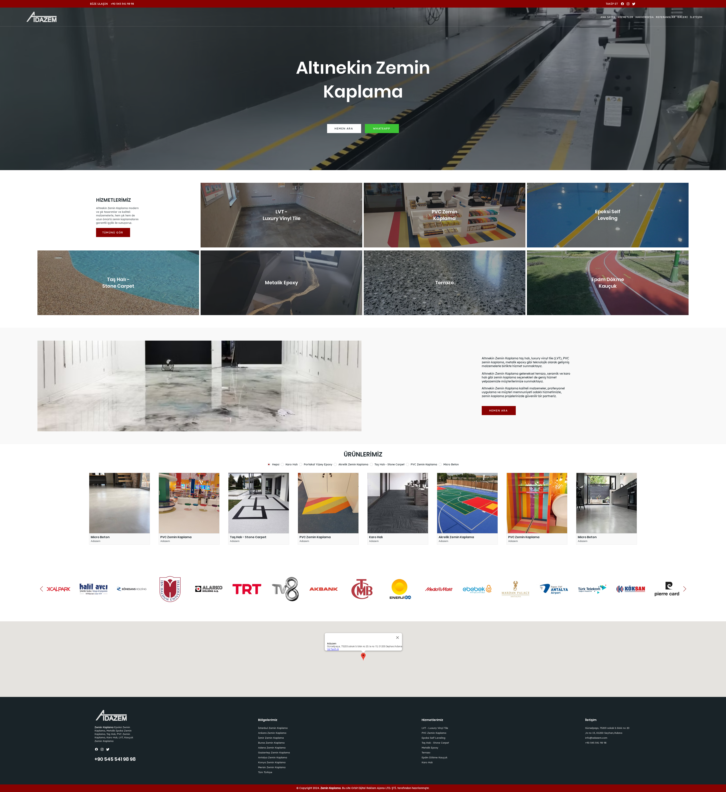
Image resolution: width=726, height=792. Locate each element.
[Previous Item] (41, 589)
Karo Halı (427, 762)
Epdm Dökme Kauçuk (434, 757)
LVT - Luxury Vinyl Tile (435, 727)
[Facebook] (622, 4)
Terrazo (426, 752)
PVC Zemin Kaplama (434, 732)
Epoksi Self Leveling (433, 737)
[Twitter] (634, 4)
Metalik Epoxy (430, 747)
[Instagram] (628, 4)
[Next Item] (684, 589)
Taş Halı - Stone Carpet (435, 742)
